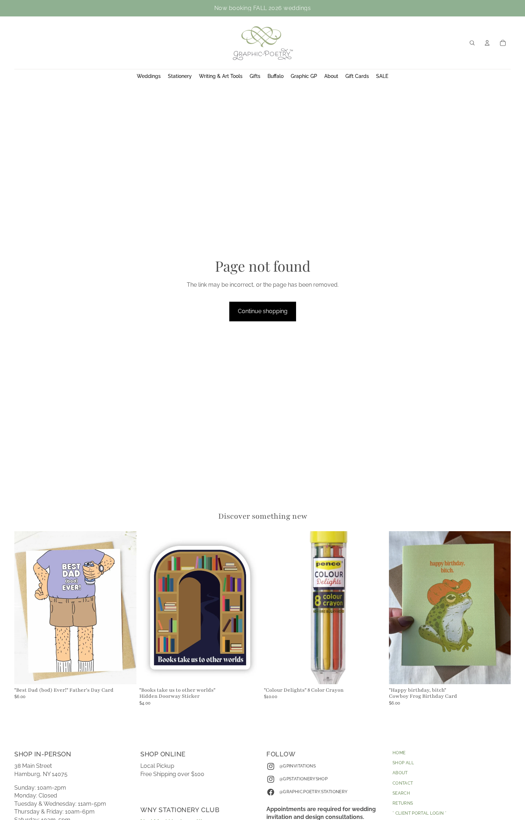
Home (398, 752)
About (400, 772)
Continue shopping (263, 311)
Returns (402, 803)
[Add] (125, 673)
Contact (402, 783)
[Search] (472, 43)
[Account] (487, 43)
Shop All (403, 762)
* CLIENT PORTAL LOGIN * (419, 813)
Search (401, 793)
